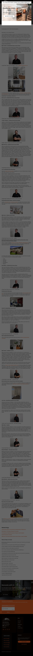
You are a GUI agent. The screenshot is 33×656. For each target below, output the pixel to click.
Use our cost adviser (9, 16)
